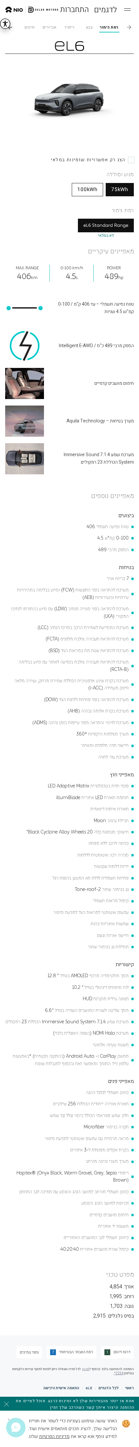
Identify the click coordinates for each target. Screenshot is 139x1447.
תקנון (85, 1369)
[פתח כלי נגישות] (5, 23)
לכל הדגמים (109, 1388)
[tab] (109, 27)
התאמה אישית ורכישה (61, 1388)
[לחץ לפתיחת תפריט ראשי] (127, 10)
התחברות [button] (74, 9)
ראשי (129, 1388)
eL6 (89, 1388)
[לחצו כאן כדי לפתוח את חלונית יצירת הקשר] (16, 1427)
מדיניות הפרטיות (54, 1436)
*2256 (118, 1373)
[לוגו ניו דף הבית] (32, 10)
